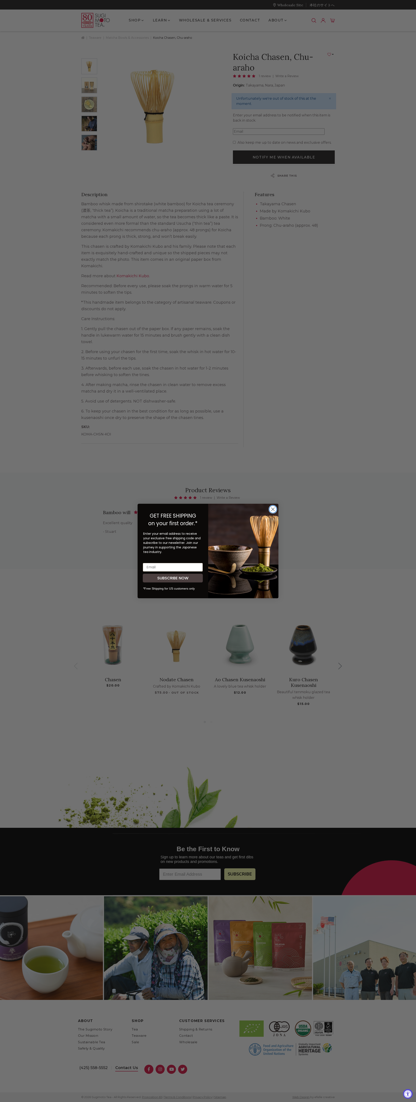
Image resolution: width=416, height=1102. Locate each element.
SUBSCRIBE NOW (172, 578)
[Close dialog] (273, 509)
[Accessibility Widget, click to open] (408, 1094)
